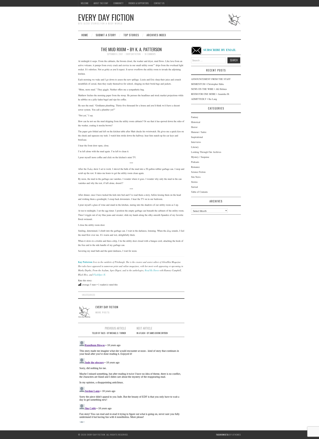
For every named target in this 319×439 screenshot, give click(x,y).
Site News (196, 176)
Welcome (84, 3)
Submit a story (106, 35)
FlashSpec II (99, 274)
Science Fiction (198, 171)
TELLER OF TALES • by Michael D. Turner (109, 333)
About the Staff (101, 3)
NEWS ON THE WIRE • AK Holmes (209, 89)
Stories (194, 181)
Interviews (196, 142)
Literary (195, 147)
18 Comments (150, 54)
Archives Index (156, 35)
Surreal (194, 186)
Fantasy (194, 117)
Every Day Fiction (106, 17)
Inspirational (197, 137)
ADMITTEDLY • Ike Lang (204, 99)
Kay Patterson (85, 262)
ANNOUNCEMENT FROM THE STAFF (211, 79)
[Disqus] (131, 381)
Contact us (159, 3)
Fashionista (222, 434)
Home (84, 35)
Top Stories (131, 35)
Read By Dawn (152, 270)
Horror (194, 127)
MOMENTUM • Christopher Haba (207, 84)
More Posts (103, 312)
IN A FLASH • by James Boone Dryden (152, 333)
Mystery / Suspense (200, 157)
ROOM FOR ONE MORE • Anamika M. (210, 94)
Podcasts (195, 162)
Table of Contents (199, 191)
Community (118, 3)
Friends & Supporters (138, 3)
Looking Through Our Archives (206, 152)
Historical (195, 122)
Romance (195, 166)
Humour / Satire (198, 132)
